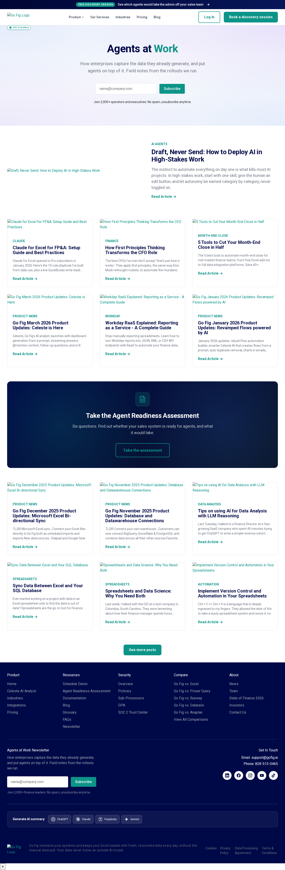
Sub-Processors (131, 698)
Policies (124, 691)
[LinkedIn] (227, 775)
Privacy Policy (225, 850)
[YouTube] (261, 775)
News (233, 684)
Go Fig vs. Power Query (192, 691)
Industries (123, 17)
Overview (125, 684)
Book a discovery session (251, 17)
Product (75, 17)
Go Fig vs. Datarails (189, 705)
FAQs (67, 719)
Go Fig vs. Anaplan (188, 712)
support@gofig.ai (264, 757)
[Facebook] (238, 775)
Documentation (74, 698)
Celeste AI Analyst (21, 691)
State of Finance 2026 (246, 698)
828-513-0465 (266, 764)
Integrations (16, 705)
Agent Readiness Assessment (86, 691)
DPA (121, 705)
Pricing (142, 17)
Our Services (99, 17)
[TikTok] (273, 775)
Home (11, 684)
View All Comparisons (191, 719)
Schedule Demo (75, 684)
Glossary (70, 712)
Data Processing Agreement (246, 850)
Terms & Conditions (269, 850)
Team (233, 691)
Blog (157, 17)
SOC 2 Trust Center (133, 712)
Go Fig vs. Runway (188, 698)
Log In (209, 17)
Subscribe (172, 89)
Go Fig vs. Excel (186, 684)
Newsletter (71, 726)
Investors (236, 705)
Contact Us (237, 712)
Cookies (211, 848)
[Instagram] (250, 775)
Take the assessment (142, 450)
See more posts (142, 650)
